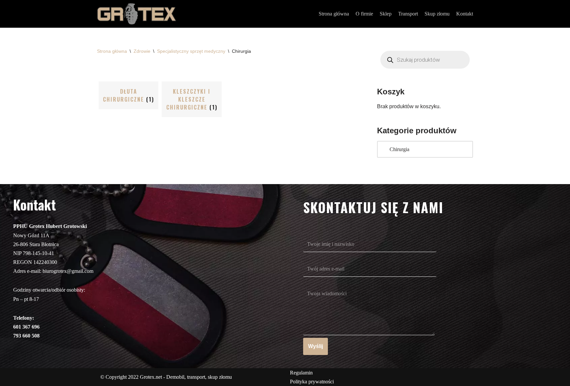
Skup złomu (437, 13)
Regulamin (301, 372)
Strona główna (334, 13)
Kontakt (464, 13)
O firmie (364, 13)
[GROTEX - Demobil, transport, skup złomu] (136, 13)
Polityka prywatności (312, 381)
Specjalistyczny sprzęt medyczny (191, 51)
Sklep (386, 13)
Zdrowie (142, 51)
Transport (408, 13)
